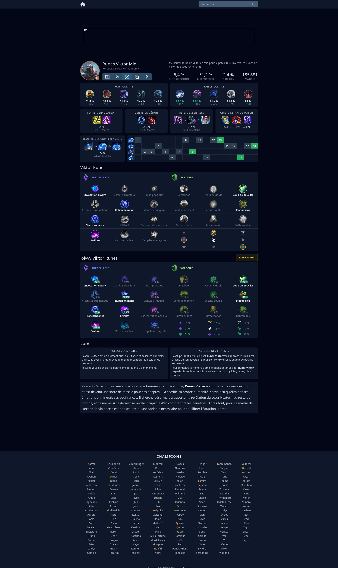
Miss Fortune (158, 535)
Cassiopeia (113, 464)
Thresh (224, 485)
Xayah (246, 476)
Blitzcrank (91, 531)
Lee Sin (158, 480)
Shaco (202, 497)
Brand (91, 535)
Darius (114, 476)
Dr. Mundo (114, 485)
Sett (202, 493)
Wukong (246, 472)
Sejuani (202, 485)
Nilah (180, 480)
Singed (202, 510)
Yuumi (246, 506)
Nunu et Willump (180, 491)
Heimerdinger (135, 464)
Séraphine (202, 552)
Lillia (158, 489)
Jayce (136, 497)
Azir (91, 519)
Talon (224, 472)
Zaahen (246, 510)
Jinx (136, 506)
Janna (135, 485)
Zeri (246, 523)
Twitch (224, 506)
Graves (114, 544)
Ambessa (91, 485)
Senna (202, 489)
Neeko (180, 472)
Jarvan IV (136, 489)
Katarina (136, 535)
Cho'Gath (113, 468)
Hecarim (114, 552)
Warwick (247, 468)
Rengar (202, 464)
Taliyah (224, 468)
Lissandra (158, 493)
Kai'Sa (135, 514)
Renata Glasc (180, 548)
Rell (180, 544)
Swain (202, 540)
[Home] (82, 3)
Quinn (180, 527)
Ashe (91, 506)
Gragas (113, 540)
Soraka (202, 535)
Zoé (246, 535)
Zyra (246, 540)
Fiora (114, 514)
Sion (202, 514)
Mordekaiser (158, 540)
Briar (91, 544)
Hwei (136, 468)
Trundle (224, 493)
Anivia (91, 493)
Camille (91, 552)
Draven (113, 489)
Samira (202, 480)
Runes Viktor (247, 257)
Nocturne (180, 485)
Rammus (180, 535)
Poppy (180, 514)
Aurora (91, 514)
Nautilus (180, 468)
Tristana (224, 489)
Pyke (180, 519)
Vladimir (224, 552)
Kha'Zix (136, 552)
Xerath (246, 480)
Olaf (180, 497)
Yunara (246, 502)
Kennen (135, 548)
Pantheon (180, 510)
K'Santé (135, 510)
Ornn (180, 506)
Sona (202, 531)
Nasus (180, 464)
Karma (136, 523)
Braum (91, 540)
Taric (224, 476)
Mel (158, 527)
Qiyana (180, 523)
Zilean (246, 531)
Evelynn (113, 502)
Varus (224, 519)
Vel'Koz (224, 531)
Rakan (180, 531)
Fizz (113, 519)
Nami (158, 552)
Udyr (224, 510)
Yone (246, 493)
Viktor (224, 548)
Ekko (113, 493)
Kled (158, 468)
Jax (135, 493)
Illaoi (136, 472)
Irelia (136, 476)
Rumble (202, 472)
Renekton (180, 552)
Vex (224, 535)
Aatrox (91, 464)
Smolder (202, 527)
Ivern (136, 480)
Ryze (202, 476)
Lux (158, 506)
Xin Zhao (246, 485)
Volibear (246, 464)
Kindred (158, 464)
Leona (157, 485)
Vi (224, 540)
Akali (91, 472)
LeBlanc (158, 476)
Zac (247, 514)
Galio (114, 523)
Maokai (158, 519)
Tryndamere (224, 497)
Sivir (202, 519)
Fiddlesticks (114, 510)
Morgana (158, 544)
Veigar (224, 527)
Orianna (180, 502)
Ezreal (113, 506)
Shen (202, 502)
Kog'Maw (158, 472)
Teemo (224, 480)
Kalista (136, 519)
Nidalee (180, 476)
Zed (246, 519)
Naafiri (158, 548)
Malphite (158, 510)
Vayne (224, 523)
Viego (224, 544)
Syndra (202, 548)
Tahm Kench (224, 464)
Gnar (114, 535)
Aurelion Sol (91, 510)
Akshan (91, 476)
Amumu (91, 489)
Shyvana (202, 506)
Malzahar (158, 514)
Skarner (202, 523)
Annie (91, 497)
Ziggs (246, 527)
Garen (113, 531)
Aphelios (91, 502)
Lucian (158, 497)
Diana (113, 480)
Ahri (91, 468)
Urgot (224, 514)
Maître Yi (158, 523)
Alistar (91, 480)
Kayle (136, 540)
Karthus (135, 527)
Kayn (136, 544)
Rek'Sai (180, 540)
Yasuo (246, 489)
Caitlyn (91, 548)
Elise (113, 497)
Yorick (246, 497)
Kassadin (135, 531)
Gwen (113, 548)
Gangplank (113, 527)
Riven (202, 468)
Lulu (158, 502)
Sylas (202, 544)
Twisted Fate (224, 502)
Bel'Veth (91, 527)
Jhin (135, 502)
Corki (114, 472)
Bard (91, 523)
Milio (158, 531)
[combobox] (228, 4)
